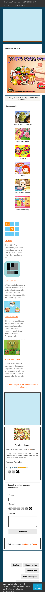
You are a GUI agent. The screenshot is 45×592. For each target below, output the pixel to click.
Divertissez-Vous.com (12, 2)
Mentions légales (30, 576)
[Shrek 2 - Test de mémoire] (22, 111)
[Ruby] (23, 162)
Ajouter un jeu (31, 565)
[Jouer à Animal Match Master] (12, 355)
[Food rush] (23, 145)
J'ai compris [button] (38, 587)
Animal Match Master (13, 359)
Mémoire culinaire (11, 317)
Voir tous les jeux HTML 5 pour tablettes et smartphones (22, 385)
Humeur (11, 504)
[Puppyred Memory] (23, 196)
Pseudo (11, 495)
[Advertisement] (22, 25)
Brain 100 (8, 241)
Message (11, 513)
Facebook (25, 544)
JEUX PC (6, 5)
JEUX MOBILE (19, 5)
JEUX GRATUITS (30, 2)
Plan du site (32, 570)
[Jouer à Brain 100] (12, 236)
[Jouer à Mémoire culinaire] (12, 312)
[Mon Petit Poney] (23, 128)
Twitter (34, 544)
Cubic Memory (10, 281)
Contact (16, 565)
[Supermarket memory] (22, 179)
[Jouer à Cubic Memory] (12, 276)
